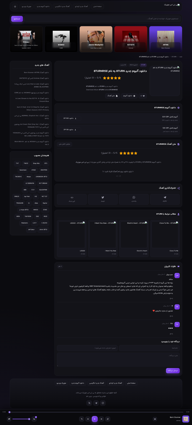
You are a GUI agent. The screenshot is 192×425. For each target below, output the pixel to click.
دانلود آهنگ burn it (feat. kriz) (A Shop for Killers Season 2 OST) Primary (33, 108)
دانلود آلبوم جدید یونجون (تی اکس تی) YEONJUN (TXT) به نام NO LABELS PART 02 (31, 134)
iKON (18, 216)
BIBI (25, 190)
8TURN (174, 57)
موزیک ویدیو (26, 6)
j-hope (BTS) (23, 210)
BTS (46, 163)
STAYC (45, 210)
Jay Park (27, 196)
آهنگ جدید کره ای (81, 6)
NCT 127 (44, 196)
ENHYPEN (44, 170)
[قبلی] (87, 419)
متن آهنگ (111, 95)
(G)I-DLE (44, 223)
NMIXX (35, 210)
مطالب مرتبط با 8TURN (166, 214)
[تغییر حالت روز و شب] (15, 6)
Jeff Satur (31, 229)
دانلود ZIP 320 (68, 118)
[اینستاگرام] (103, 403)
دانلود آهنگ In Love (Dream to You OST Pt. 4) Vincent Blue (32, 100)
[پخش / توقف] (95, 419)
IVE (36, 196)
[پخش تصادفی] (81, 419)
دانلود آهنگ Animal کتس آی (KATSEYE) (34, 78)
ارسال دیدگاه (173, 370)
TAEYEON (28, 216)
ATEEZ (33, 170)
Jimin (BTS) (43, 229)
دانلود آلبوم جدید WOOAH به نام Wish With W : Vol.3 (31, 143)
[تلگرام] (96, 403)
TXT (17, 163)
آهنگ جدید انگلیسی (62, 6)
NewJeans (24, 223)
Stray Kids (36, 163)
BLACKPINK (43, 190)
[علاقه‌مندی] (155, 419)
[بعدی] (101, 419)
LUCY (34, 223)
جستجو (17, 18)
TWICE (26, 163)
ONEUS (16, 196)
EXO (37, 216)
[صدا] (9, 419)
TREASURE (19, 203)
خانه (180, 57)
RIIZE (45, 216)
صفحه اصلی (97, 6)
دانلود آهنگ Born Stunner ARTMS (36, 72)
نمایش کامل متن (64, 144)
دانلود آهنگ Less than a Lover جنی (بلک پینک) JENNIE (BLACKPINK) (31, 85)
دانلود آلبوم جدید (43, 6)
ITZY (32, 190)
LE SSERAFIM (30, 183)
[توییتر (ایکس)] (89, 403)
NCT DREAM (43, 183)
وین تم (89, 396)
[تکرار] (107, 419)
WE (118, 176)
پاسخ (171, 298)
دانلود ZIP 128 (68, 129)
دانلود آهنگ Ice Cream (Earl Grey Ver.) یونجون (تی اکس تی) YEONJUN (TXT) (31, 126)
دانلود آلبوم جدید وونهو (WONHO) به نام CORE (31, 92)
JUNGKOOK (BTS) (41, 177)
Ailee (36, 203)
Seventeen (23, 170)
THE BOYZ (18, 177)
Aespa (29, 177)
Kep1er (45, 203)
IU (29, 203)
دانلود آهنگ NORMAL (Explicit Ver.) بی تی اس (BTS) (31, 117)
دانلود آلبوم (127, 95)
